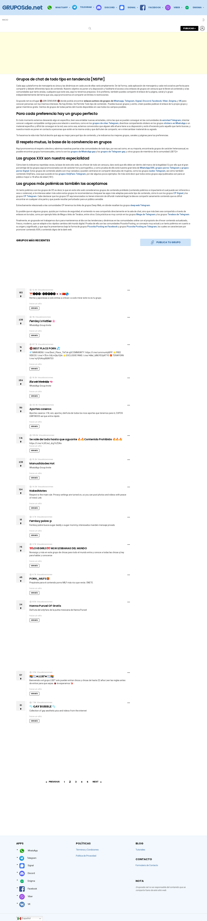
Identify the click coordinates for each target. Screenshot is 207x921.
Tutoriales (140, 849)
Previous (54, 781)
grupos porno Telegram (167, 168)
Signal (138, 101)
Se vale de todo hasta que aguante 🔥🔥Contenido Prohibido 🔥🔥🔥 (75, 439)
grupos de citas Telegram (105, 123)
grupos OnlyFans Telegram (72, 174)
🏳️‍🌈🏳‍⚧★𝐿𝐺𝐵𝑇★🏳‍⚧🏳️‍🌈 (41, 676)
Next (95, 781)
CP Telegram (30, 196)
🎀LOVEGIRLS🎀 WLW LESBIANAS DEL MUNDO (58, 548)
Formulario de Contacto (147, 865)
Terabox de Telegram (178, 214)
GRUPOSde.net (22, 7)
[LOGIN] (202, 28)
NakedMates (38, 491)
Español (26, 918)
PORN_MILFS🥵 (39, 578)
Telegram (129, 101)
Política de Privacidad (86, 856)
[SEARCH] (90, 28)
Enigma (172, 101)
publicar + (189, 28)
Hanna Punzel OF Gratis (45, 606)
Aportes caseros (40, 409)
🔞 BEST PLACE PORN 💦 (44, 348)
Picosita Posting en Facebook (102, 226)
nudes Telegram (157, 171)
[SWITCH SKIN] (203, 19)
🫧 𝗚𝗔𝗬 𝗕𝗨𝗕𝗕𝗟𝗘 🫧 (42, 706)
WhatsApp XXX (147, 168)
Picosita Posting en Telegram (142, 226)
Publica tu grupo (168, 242)
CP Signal (178, 193)
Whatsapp (119, 101)
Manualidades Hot (42, 463)
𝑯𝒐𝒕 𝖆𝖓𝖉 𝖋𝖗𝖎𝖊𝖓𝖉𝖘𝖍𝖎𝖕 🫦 (41, 381)
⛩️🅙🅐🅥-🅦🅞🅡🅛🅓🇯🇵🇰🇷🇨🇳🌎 (49, 294)
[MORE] (128, 290)
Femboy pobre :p (40, 521)
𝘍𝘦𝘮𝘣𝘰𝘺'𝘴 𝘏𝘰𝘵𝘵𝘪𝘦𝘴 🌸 (42, 321)
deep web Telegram (140, 205)
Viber (165, 101)
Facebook (157, 101)
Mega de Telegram (145, 214)
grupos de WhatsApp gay (83, 151)
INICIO (5, 19)
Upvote (20, 293)
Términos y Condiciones (87, 849)
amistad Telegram (171, 120)
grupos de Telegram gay (113, 151)
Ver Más (34, 308)
